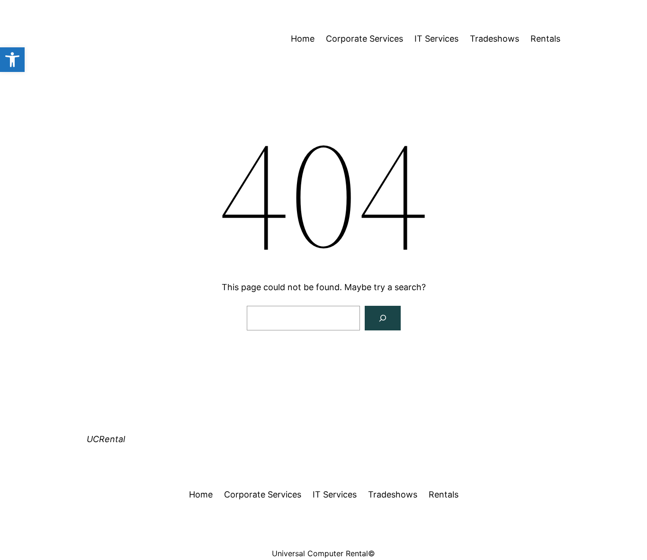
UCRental (106, 439)
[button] (12, 59)
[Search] (383, 318)
